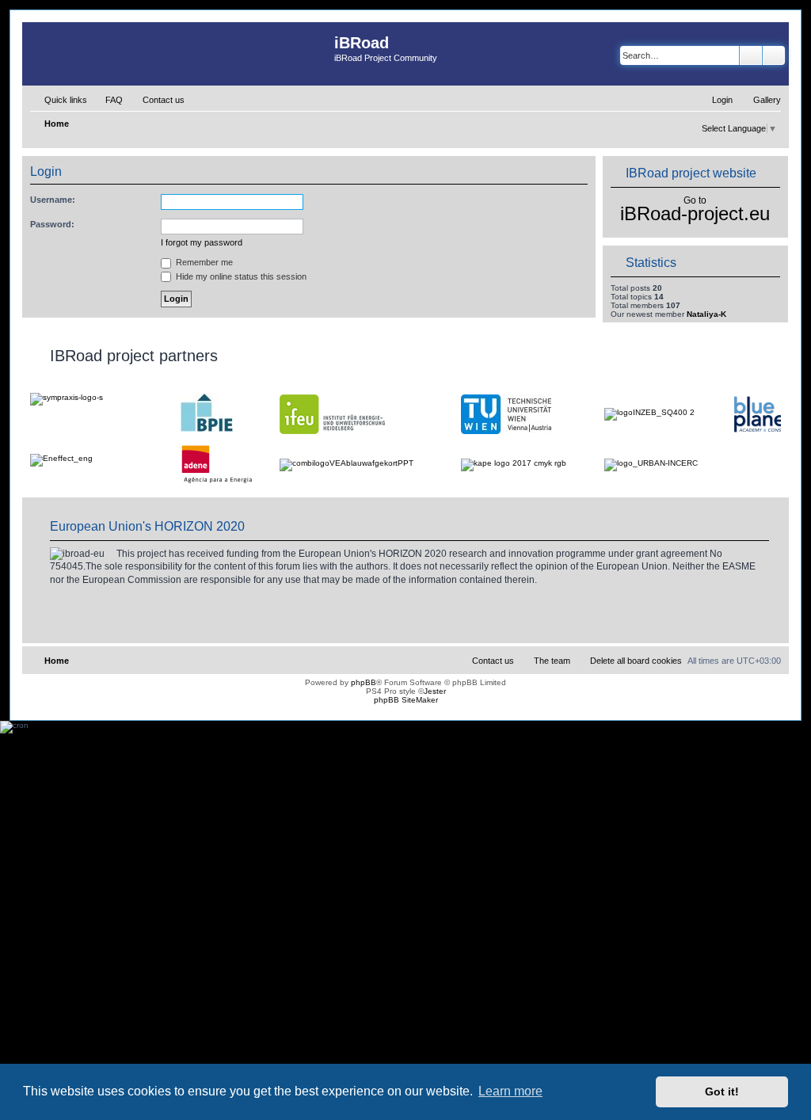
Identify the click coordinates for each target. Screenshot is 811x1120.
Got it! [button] (722, 1091)
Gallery (767, 100)
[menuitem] (107, 99)
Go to (694, 200)
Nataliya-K (706, 314)
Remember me (203, 262)
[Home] (178, 54)
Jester (435, 691)
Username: (52, 199)
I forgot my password (201, 242)
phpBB (363, 682)
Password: (52, 224)
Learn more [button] (510, 1091)
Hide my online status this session (240, 276)
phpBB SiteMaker (406, 699)
